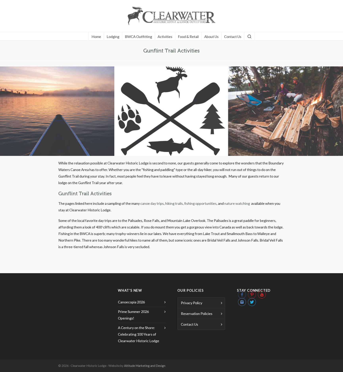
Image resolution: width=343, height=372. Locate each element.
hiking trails (174, 203)
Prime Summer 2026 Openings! (133, 314)
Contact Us (189, 324)
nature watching (237, 203)
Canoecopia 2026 (131, 302)
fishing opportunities (200, 203)
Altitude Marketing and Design (144, 365)
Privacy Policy (191, 303)
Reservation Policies (196, 313)
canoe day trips (152, 203)
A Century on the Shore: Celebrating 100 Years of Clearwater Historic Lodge (138, 334)
